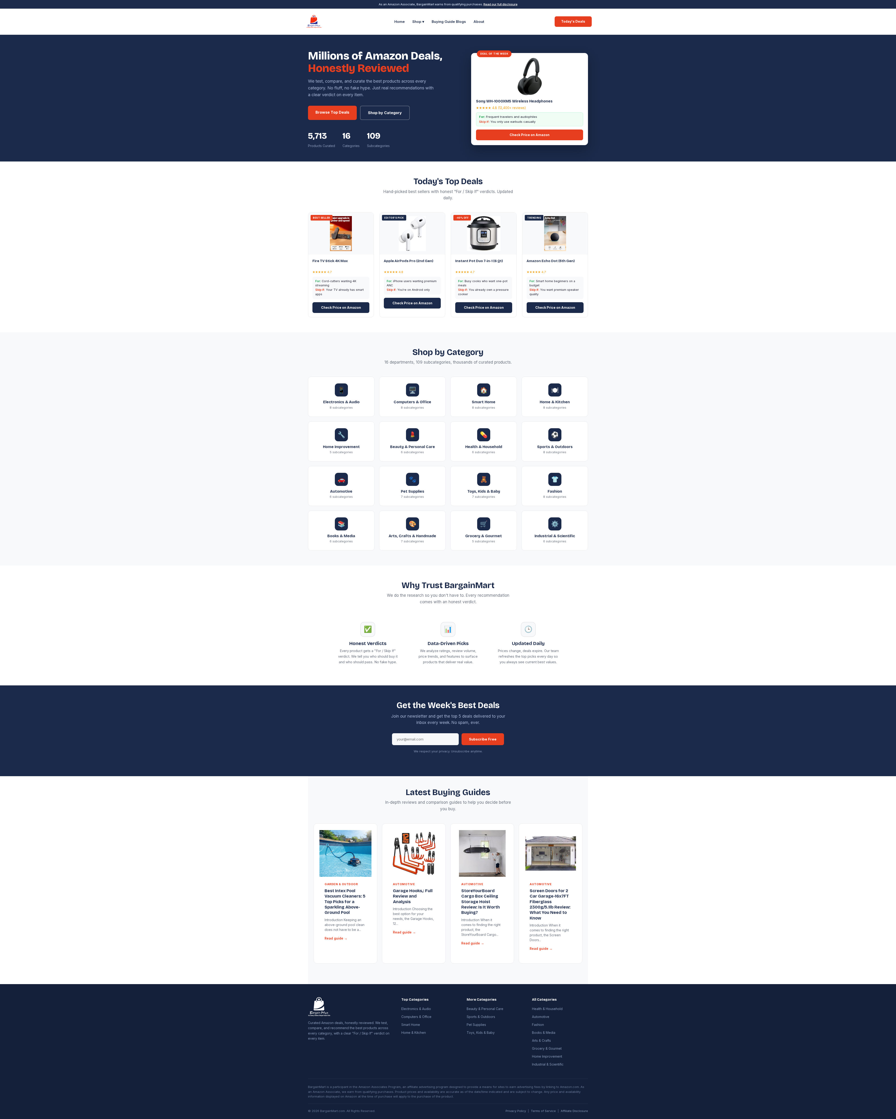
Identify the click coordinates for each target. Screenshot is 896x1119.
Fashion (538, 1025)
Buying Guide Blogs (449, 21)
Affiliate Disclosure (574, 1111)
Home (399, 21)
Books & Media (543, 1033)
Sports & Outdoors (481, 1017)
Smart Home (410, 1025)
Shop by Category (385, 112)
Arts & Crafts (541, 1040)
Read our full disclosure (500, 4)
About (478, 21)
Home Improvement (547, 1056)
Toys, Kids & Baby (481, 1033)
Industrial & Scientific (548, 1064)
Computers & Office (416, 1017)
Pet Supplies (476, 1025)
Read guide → (336, 938)
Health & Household (547, 1009)
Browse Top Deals (332, 112)
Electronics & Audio (416, 1009)
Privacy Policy (516, 1111)
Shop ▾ (418, 21)
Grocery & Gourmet (547, 1048)
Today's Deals (573, 21)
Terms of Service (543, 1111)
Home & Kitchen (413, 1033)
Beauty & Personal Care (485, 1009)
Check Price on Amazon (530, 135)
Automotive (540, 1017)
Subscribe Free (483, 739)
